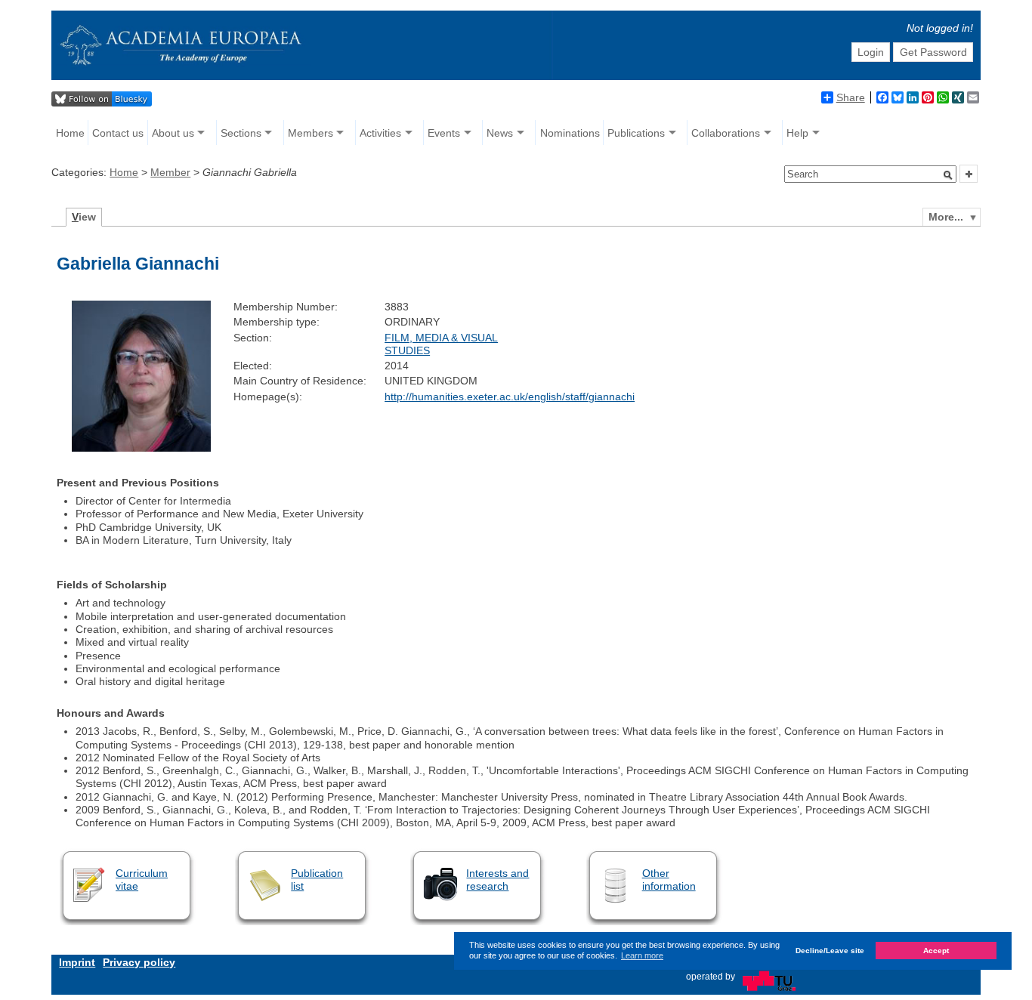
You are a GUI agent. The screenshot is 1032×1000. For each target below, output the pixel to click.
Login (870, 52)
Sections (241, 133)
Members (310, 133)
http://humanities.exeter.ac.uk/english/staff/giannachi (510, 396)
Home (70, 133)
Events (444, 133)
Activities (380, 133)
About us (173, 133)
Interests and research (497, 879)
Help (797, 133)
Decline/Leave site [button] (830, 951)
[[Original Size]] (141, 448)
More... (945, 217)
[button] (948, 175)
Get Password (933, 52)
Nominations (570, 133)
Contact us (118, 133)
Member (170, 172)
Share (850, 97)
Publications (636, 133)
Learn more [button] (642, 955)
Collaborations (725, 133)
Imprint (77, 962)
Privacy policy (139, 962)
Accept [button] (936, 951)
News (500, 133)
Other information (669, 879)
